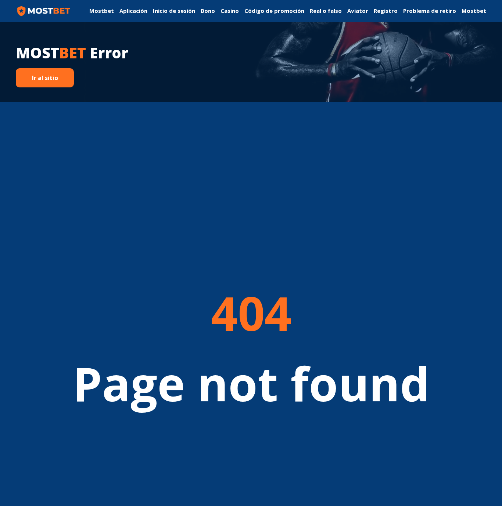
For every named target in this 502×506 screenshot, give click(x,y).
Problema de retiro (429, 10)
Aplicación (133, 10)
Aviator (357, 10)
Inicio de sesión (174, 10)
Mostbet (101, 10)
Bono (208, 10)
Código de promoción (274, 10)
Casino (229, 10)
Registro (386, 10)
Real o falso (326, 10)
